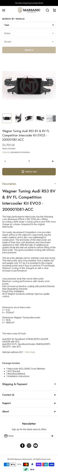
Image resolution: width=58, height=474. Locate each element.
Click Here (30, 352)
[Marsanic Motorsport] (29, 10)
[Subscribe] (52, 436)
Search (29, 50)
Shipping (6, 152)
